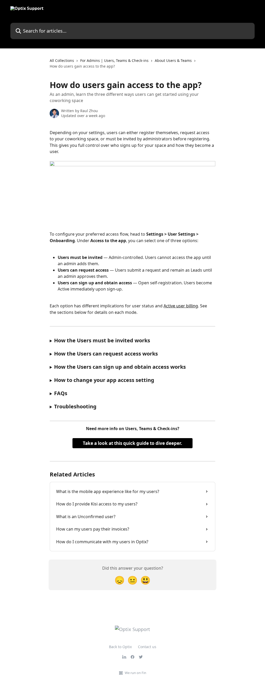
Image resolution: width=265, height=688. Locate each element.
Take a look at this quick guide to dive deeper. (132, 443)
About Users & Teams (173, 60)
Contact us (147, 646)
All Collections (62, 60)
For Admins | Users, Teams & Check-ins (114, 60)
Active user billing (181, 306)
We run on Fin (135, 672)
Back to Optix (120, 646)
